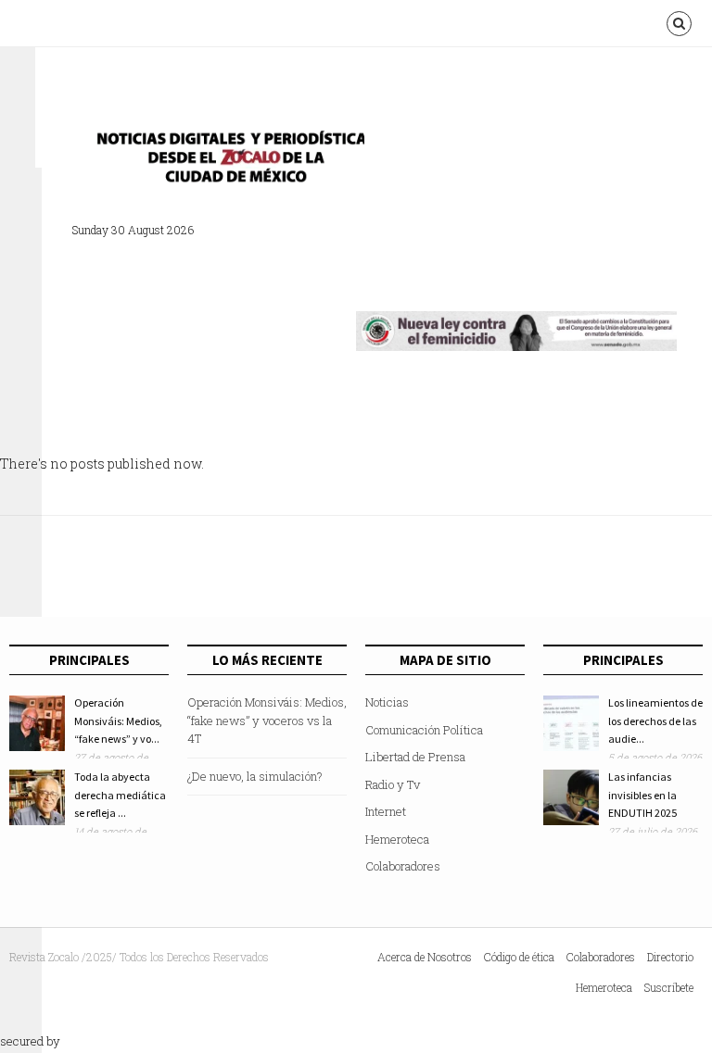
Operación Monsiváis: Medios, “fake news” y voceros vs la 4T (267, 720)
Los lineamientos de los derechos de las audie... (655, 721)
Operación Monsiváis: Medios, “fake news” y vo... (118, 721)
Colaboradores (402, 866)
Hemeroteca (397, 839)
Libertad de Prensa (415, 756)
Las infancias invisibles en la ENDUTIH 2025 (642, 795)
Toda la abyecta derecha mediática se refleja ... (120, 795)
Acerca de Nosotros (424, 956)
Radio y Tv (392, 784)
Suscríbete (668, 987)
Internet (385, 811)
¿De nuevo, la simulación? (255, 776)
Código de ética (519, 956)
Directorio (670, 956)
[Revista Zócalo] (225, 162)
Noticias (387, 702)
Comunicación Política (424, 729)
